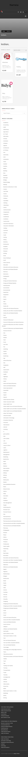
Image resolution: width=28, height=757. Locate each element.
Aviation (5, 164)
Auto (4, 157)
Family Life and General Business (10, 308)
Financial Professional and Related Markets (13, 328)
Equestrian (5, 292)
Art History (5, 150)
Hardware (5, 372)
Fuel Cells (5, 344)
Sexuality (5, 599)
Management (6, 454)
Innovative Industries (8, 420)
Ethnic (4, 297)
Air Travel (5, 134)
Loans (4, 447)
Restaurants (6, 578)
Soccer (4, 613)
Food (4, 339)
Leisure (5, 443)
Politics (5, 537)
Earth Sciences (6, 262)
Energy (5, 278)
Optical (5, 498)
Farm (4, 315)
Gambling (5, 349)
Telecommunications (8, 654)
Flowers (5, 337)
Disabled (5, 246)
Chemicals (5, 196)
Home (4, 381)
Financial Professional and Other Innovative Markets (12, 325)
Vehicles (5, 681)
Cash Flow (5, 191)
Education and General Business (10, 267)
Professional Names (5, 715)
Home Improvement (7, 388)
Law (4, 440)
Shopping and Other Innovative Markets (12, 606)
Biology (5, 180)
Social (4, 615)
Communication (7, 209)
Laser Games (6, 438)
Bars (4, 173)
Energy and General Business (10, 280)
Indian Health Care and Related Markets (12, 411)
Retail (4, 580)
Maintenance (6, 452)
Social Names (3, 714)
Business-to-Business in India (10, 186)
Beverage (5, 177)
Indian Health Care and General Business (12, 406)
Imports (5, 397)
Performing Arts (7, 507)
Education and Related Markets (10, 269)
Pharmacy (5, 528)
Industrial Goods (7, 415)
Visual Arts (5, 686)
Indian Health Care (7, 404)
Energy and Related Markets (9, 283)
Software (5, 626)
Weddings (5, 693)
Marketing (5, 457)
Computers (5, 214)
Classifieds (5, 200)
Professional (6, 544)
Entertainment (6, 285)
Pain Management (7, 502)
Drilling (5, 253)
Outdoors (5, 500)
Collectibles (6, 205)
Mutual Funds (6, 489)
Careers (5, 189)
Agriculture (5, 131)
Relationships (6, 573)
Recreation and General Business (11, 557)
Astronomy (5, 154)
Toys (4, 663)
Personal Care (6, 509)
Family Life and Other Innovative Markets (12, 310)
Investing (5, 429)
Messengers (6, 470)
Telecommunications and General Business (13, 656)
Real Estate (5, 553)
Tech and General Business (9, 640)
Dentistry (5, 242)
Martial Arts (6, 459)
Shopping (5, 601)
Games (5, 351)
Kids (4, 436)
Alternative (5, 136)
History (5, 379)
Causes (5, 193)
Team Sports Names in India (9, 635)
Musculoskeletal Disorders (9, 484)
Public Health (6, 546)
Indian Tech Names (7, 413)
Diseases (5, 251)
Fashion (5, 317)
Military (5, 473)
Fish (4, 333)
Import (4, 395)
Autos (4, 161)
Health (4, 374)
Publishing (5, 548)
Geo (4, 362)
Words (4, 695)
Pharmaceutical (6, 516)
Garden (5, 353)
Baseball (5, 175)
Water (4, 688)
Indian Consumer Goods (8, 401)
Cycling (5, 237)
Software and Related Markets (10, 629)
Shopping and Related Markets (10, 608)
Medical (5, 466)
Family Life (5, 306)
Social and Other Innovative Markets (11, 619)
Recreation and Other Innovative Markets (12, 560)
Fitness (5, 335)
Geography (5, 365)
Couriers (5, 232)
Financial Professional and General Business (13, 322)
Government (6, 369)
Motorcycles (6, 479)
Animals (5, 138)
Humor (5, 392)
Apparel (5, 145)
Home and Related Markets (9, 385)
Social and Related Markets (9, 622)
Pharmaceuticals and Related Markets (12, 525)
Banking (5, 170)
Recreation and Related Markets (10, 562)
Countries (5, 230)
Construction (6, 221)
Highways (5, 376)
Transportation (6, 670)
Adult (4, 127)
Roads (4, 583)
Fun (4, 346)
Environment (6, 287)
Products (5, 541)
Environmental (6, 290)
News (4, 493)
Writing (5, 697)
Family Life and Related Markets (10, 313)
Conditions (5, 219)
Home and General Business (9, 383)
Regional (5, 571)
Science (5, 590)
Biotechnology (6, 182)
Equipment (5, 294)
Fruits (4, 342)
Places (4, 535)
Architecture (6, 147)
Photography (6, 530)
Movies (5, 482)
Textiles (5, 658)
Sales (4, 587)
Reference (5, 564)
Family (4, 303)
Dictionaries (6, 244)
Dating (4, 239)
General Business (7, 360)
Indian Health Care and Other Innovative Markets (14, 408)
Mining (5, 475)
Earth (4, 260)
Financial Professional (8, 320)
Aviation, (5, 166)
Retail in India (3, 712)
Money (4, 477)
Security (5, 594)
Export (4, 299)
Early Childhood (7, 258)
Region (5, 569)
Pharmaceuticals (7, 518)
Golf (4, 367)
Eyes (4, 301)
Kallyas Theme (16, 753)
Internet (5, 427)
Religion (5, 576)
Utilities (5, 679)
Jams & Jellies (6, 434)
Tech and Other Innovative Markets (11, 642)
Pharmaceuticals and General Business (12, 521)
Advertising (6, 129)
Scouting (5, 592)
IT (3, 431)
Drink (4, 255)
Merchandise (6, 468)
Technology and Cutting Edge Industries (12, 649)
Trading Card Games (8, 665)
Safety (4, 585)
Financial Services (7, 330)
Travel (4, 672)
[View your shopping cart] (2, 12)
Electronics (5, 274)
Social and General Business (9, 617)
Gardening (5, 356)
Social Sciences (6, 624)
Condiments (6, 216)
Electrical (5, 271)
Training (5, 668)
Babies (4, 168)
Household (5, 390)
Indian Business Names (8, 399)
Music (4, 486)
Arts (4, 152)
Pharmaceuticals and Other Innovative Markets (14, 523)
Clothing (5, 203)
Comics (5, 207)
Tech (4, 638)
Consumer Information (8, 225)
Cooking (5, 228)
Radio (4, 551)
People (4, 505)
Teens (4, 652)
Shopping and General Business (10, 603)
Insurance (5, 422)
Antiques (5, 143)
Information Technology (8, 417)
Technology (6, 647)
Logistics (5, 450)
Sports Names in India (8, 633)
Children (5, 198)
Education (5, 264)
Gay (4, 358)
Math (4, 461)
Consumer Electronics (8, 223)
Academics (5, 122)
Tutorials (5, 674)
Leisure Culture (6, 445)
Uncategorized (6, 677)
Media (4, 463)
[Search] (24, 113)
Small (4, 610)
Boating (5, 184)
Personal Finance (7, 512)
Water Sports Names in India (10, 690)
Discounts (5, 248)
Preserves (5, 539)
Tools (4, 661)
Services (5, 596)
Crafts (4, 235)
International (6, 424)
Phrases (5, 532)
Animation (5, 141)
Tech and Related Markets (9, 645)
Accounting (5, 125)
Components (6, 212)
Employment (6, 276)
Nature (5, 491)
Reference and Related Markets (10, 567)
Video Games (6, 684)
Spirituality (5, 631)
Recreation (5, 555)
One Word (5, 495)
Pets (4, 514)
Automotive (6, 159)
